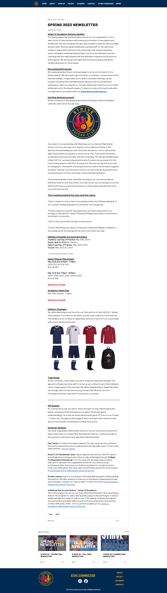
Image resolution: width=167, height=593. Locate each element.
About (120, 573)
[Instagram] (80, 581)
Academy (119, 581)
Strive (50, 514)
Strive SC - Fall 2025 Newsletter (81, 555)
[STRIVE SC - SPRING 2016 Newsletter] (52, 543)
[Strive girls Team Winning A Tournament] (115, 543)
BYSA (57, 514)
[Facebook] (86, 581)
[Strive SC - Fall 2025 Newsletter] (84, 543)
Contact (119, 585)
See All (126, 531)
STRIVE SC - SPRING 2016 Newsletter (51, 555)
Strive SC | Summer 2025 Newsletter (114, 555)
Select (119, 577)
